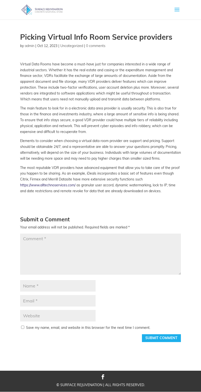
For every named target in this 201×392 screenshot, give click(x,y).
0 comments (95, 46)
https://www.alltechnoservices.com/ (47, 185)
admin (29, 46)
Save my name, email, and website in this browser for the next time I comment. (88, 327)
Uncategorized (71, 46)
